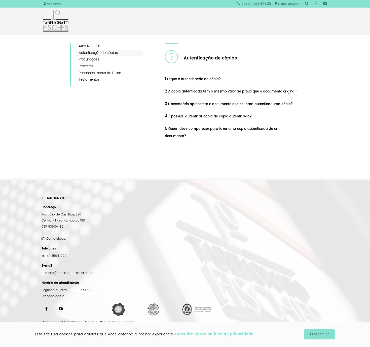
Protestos (86, 66)
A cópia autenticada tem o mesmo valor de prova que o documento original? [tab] (231, 91)
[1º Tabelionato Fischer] (57, 21)
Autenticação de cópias (98, 53)
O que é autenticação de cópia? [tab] (193, 79)
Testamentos (89, 79)
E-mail (47, 265)
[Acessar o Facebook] (316, 4)
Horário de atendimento (60, 282)
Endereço (49, 207)
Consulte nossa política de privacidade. (214, 334)
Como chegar (56, 238)
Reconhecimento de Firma (100, 73)
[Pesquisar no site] (307, 4)
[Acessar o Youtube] (325, 4)
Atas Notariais (90, 46)
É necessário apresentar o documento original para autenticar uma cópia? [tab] (229, 104)
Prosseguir (319, 334)
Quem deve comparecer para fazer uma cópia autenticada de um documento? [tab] (222, 132)
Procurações (89, 59)
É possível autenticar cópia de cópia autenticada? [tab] (208, 116)
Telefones (49, 248)
